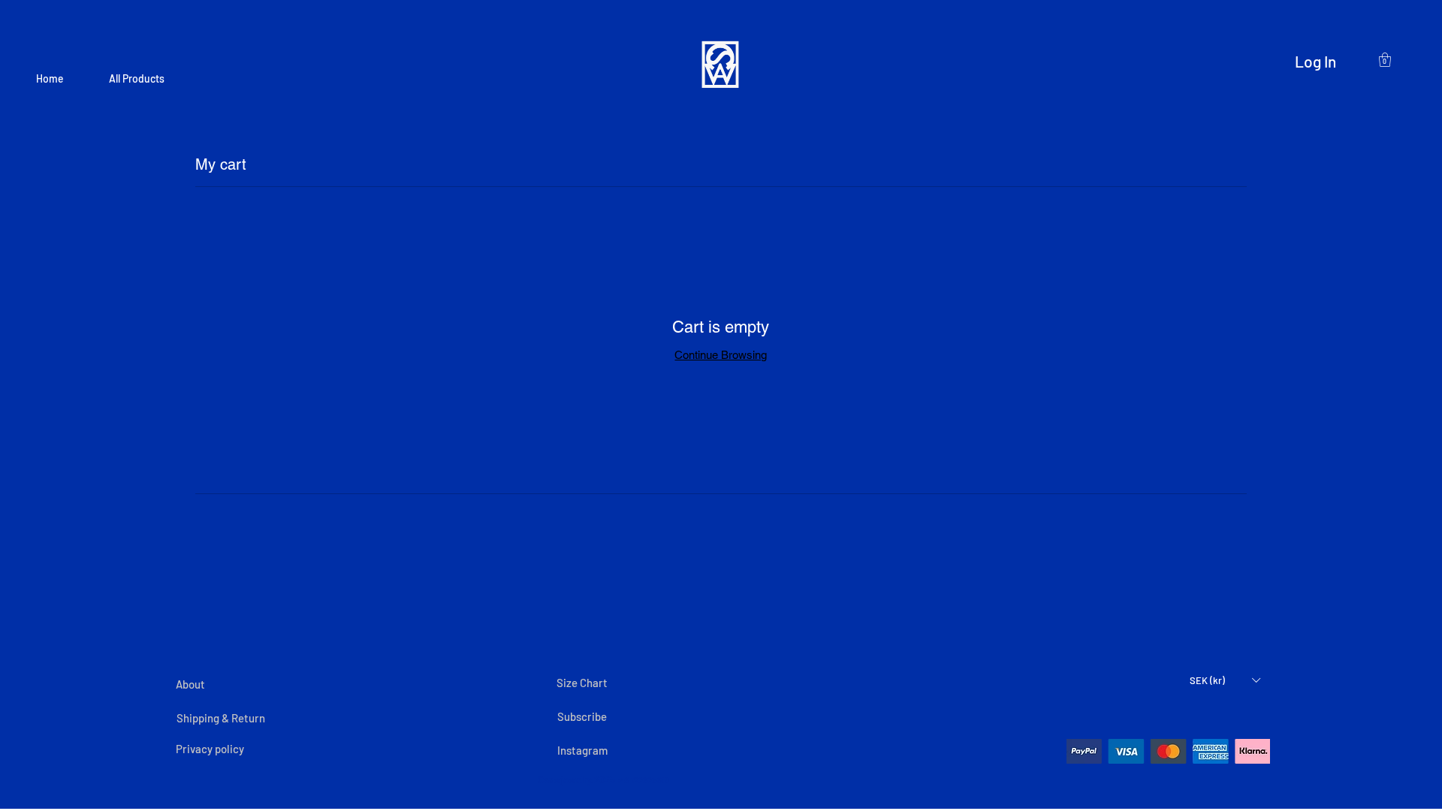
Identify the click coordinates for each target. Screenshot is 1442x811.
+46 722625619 (642, 780)
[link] (1385, 60)
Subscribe (582, 716)
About (190, 684)
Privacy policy (211, 748)
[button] (1225, 680)
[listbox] (1225, 680)
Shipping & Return (220, 718)
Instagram (582, 750)
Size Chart (583, 682)
